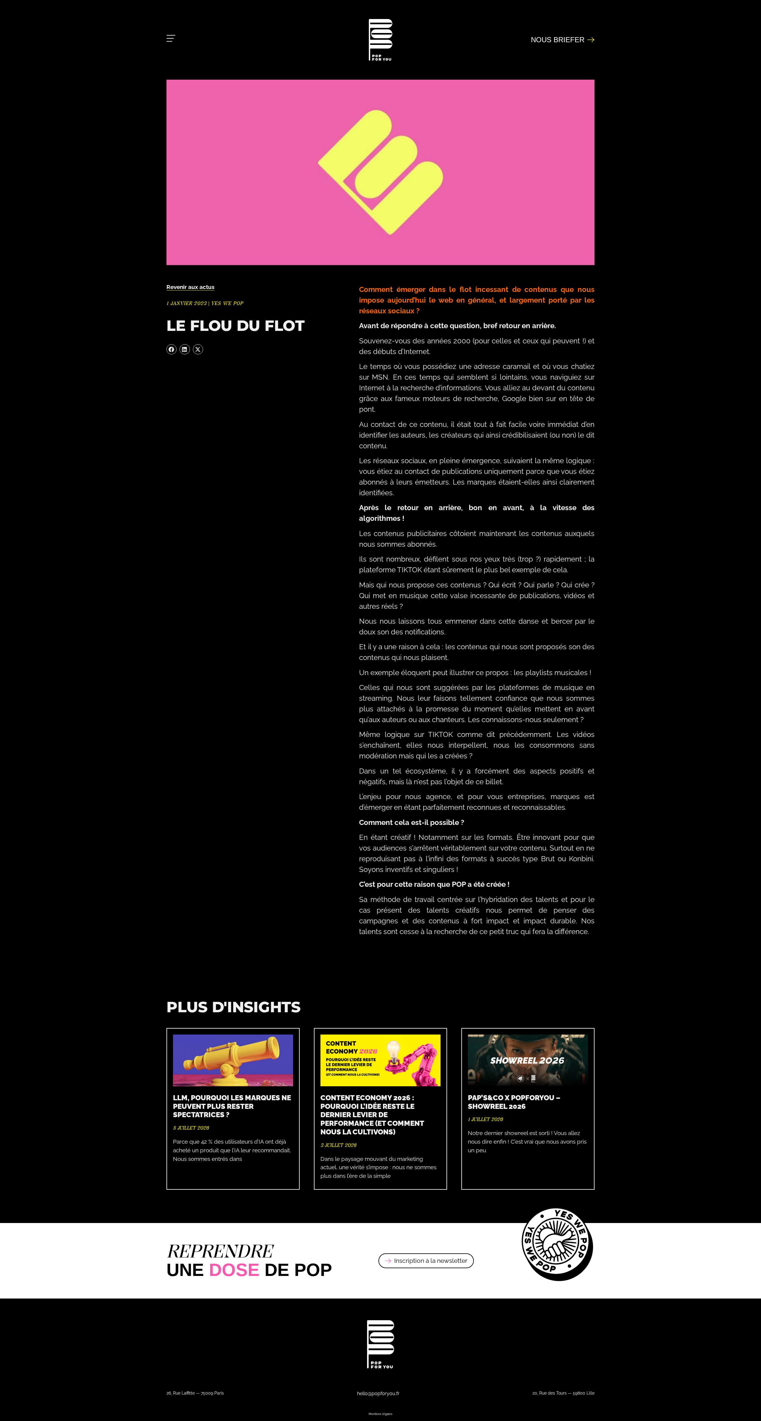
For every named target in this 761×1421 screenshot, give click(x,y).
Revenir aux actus (190, 287)
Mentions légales (380, 1414)
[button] (171, 349)
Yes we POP (227, 303)
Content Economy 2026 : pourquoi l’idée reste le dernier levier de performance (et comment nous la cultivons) (372, 1114)
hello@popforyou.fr (378, 1393)
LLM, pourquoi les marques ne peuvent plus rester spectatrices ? (232, 1106)
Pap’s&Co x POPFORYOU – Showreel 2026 (514, 1101)
